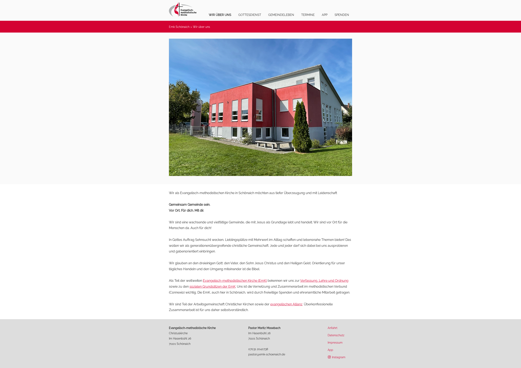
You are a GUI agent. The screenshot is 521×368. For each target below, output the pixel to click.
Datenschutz (336, 335)
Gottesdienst (249, 15)
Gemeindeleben (281, 15)
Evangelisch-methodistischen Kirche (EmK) (235, 281)
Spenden (342, 15)
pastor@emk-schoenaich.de (266, 354)
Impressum (335, 342)
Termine (308, 15)
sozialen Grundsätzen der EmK (212, 286)
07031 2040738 (258, 349)
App (324, 15)
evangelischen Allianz (286, 304)
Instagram (338, 357)
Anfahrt (332, 328)
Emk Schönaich (179, 26)
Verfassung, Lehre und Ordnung (324, 281)
